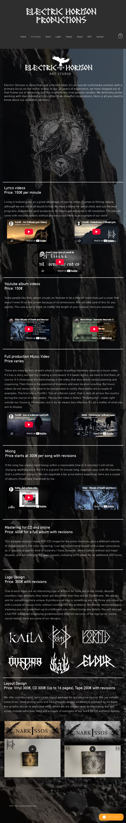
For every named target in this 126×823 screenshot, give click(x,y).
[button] (48, 37)
